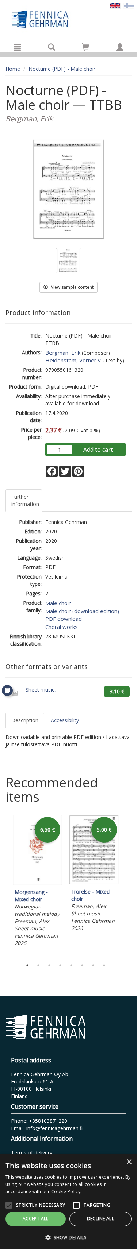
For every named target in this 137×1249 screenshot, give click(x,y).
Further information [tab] (25, 500)
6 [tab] (82, 965)
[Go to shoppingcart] (85, 47)
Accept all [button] (36, 1218)
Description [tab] (24, 720)
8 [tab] (104, 965)
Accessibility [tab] (65, 720)
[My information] (120, 47)
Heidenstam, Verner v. (73, 360)
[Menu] (17, 47)
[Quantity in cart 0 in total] (85, 48)
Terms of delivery (31, 1152)
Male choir (58, 603)
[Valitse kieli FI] (129, 5)
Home (12, 68)
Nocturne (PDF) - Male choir (61, 68)
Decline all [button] (100, 1218)
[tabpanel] (37, 882)
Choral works (61, 626)
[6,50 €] (37, 882)
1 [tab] (27, 965)
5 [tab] (71, 965)
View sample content (72, 287)
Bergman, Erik (62, 352)
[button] (68, 1237)
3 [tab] (49, 965)
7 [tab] (93, 965)
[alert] (68, 1201)
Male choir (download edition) (82, 611)
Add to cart (98, 449)
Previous (3, 885)
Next (128, 885)
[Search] (51, 47)
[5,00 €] (94, 882)
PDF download (63, 618)
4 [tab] (60, 965)
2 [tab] (38, 965)
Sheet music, (41, 689)
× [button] (129, 1162)
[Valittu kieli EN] (115, 5)
